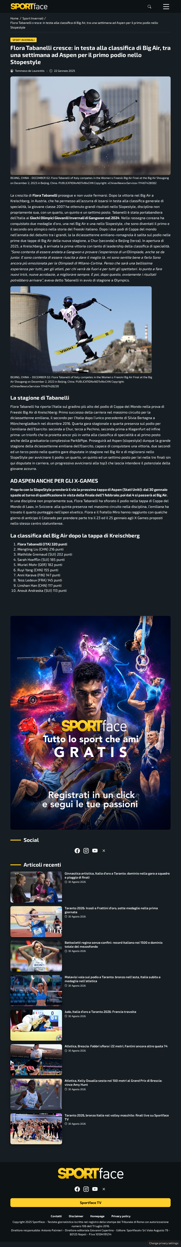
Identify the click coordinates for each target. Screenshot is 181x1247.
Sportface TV (90, 1203)
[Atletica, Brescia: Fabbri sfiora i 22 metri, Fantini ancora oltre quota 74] (36, 1059)
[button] (149, 6)
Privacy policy (120, 1216)
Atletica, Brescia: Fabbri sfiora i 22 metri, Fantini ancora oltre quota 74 (116, 1046)
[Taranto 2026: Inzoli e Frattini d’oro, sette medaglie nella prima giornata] (36, 921)
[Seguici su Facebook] (77, 850)
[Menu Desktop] (166, 6)
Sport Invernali (24, 39)
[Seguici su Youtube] (95, 850)
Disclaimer (76, 1216)
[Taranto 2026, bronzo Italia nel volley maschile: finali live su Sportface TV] (36, 1128)
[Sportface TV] (90, 723)
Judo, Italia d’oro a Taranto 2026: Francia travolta (100, 1012)
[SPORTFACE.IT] (28, 6)
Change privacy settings (163, 1243)
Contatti (56, 1216)
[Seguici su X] (103, 850)
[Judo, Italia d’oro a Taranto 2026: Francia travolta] (36, 1025)
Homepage (97, 1216)
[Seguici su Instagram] (86, 850)
